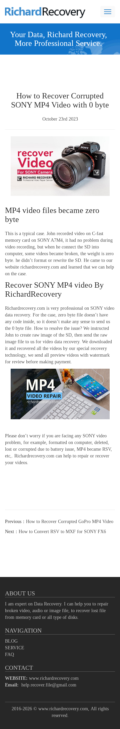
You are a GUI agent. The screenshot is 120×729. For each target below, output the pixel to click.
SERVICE (14, 647)
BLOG (11, 641)
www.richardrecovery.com (54, 678)
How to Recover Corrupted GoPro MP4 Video (69, 521)
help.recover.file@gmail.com (48, 684)
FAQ (9, 654)
